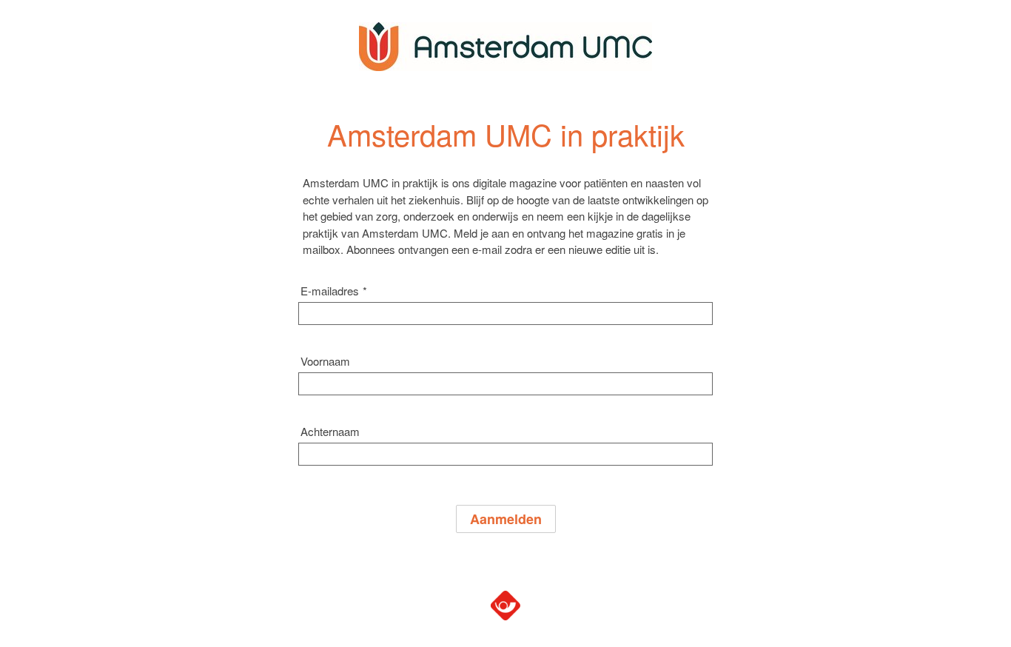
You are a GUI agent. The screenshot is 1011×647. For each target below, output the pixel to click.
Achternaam (330, 431)
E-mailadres (333, 290)
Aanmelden (506, 519)
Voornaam (325, 361)
